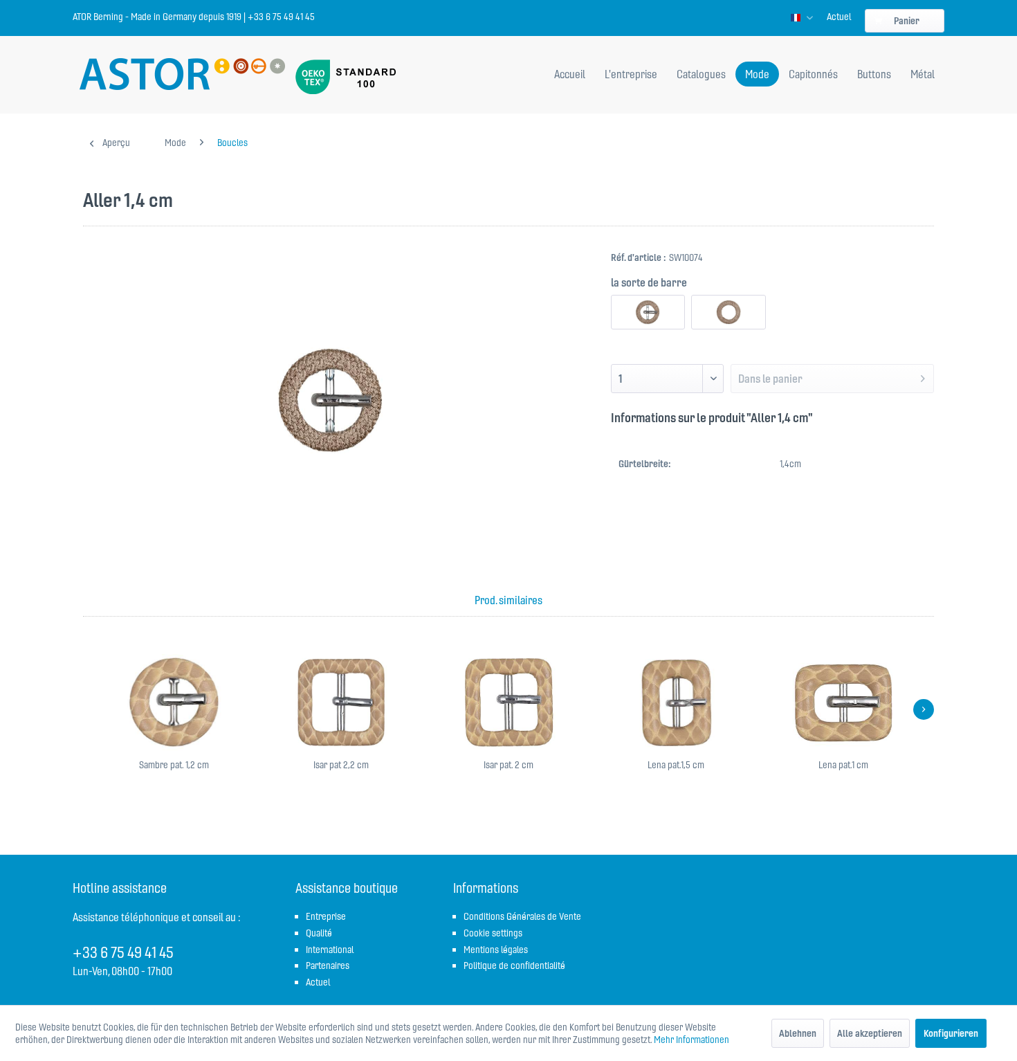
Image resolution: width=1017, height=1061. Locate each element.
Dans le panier (770, 379)
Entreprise (326, 916)
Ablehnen (797, 1033)
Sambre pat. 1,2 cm (174, 765)
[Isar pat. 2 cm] (508, 702)
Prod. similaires (508, 600)
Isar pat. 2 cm (508, 765)
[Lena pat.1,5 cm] (676, 702)
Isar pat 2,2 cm (341, 765)
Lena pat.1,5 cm (676, 765)
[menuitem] (839, 16)
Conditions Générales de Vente (522, 916)
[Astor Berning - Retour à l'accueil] (182, 75)
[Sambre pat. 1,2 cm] (173, 702)
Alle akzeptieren (869, 1033)
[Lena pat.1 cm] (843, 702)
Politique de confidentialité (514, 965)
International (330, 949)
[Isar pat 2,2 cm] (341, 702)
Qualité (319, 933)
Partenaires (327, 965)
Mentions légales (496, 949)
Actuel (839, 16)
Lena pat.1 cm (843, 765)
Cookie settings (493, 933)
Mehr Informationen (691, 1039)
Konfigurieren (951, 1033)
